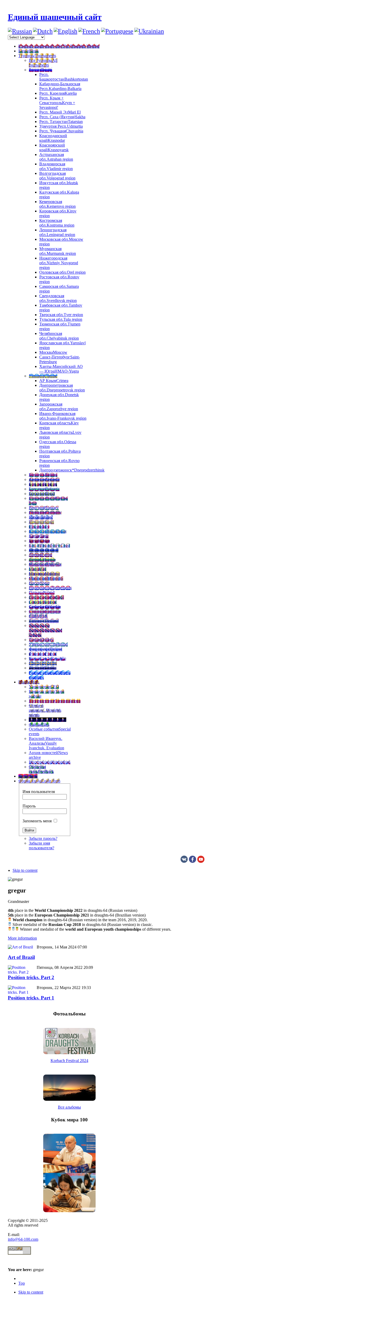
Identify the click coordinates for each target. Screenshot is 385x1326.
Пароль (29, 806)
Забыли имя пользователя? (41, 845)
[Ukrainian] (149, 31)
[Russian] (20, 31)
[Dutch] (43, 31)
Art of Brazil (21, 957)
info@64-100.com (23, 1239)
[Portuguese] (117, 31)
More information (22, 938)
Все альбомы (69, 1107)
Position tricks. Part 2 (31, 977)
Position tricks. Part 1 (31, 998)
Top (21, 1283)
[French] (89, 31)
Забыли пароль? (43, 838)
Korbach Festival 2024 (69, 1060)
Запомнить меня (37, 821)
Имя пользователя (39, 791)
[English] (65, 31)
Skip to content (25, 870)
